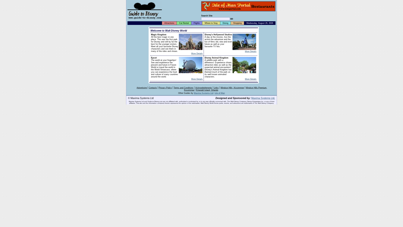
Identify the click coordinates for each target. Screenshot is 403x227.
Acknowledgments (203, 88)
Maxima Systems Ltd (203, 93)
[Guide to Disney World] (145, 20)
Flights (197, 23)
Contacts (153, 88)
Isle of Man (220, 93)
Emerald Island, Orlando (207, 90)
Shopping (237, 23)
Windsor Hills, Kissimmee (232, 88)
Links (216, 88)
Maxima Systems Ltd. (263, 98)
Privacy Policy (165, 88)
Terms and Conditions (183, 88)
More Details (197, 53)
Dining (225, 23)
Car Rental (184, 23)
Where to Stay (211, 23)
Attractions (169, 23)
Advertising (142, 88)
